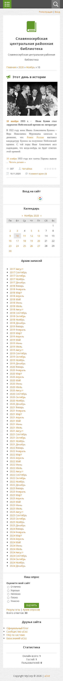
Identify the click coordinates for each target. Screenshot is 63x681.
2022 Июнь (16, 464)
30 (10, 251)
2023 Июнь (16, 505)
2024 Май (15, 542)
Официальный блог (17, 628)
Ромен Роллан (35, 137)
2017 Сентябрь (18, 272)
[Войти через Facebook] (28, 198)
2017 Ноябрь (17, 279)
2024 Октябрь (18, 559)
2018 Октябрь (18, 316)
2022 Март (16, 454)
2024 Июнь (16, 545)
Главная (11, 67)
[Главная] (31, 31)
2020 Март (16, 373)
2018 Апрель (17, 296)
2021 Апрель (17, 417)
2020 (21, 67)
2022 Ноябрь (17, 481)
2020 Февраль (18, 370)
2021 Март (16, 414)
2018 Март (16, 292)
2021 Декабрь (18, 444)
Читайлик (27, 168)
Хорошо (15, 590)
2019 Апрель (17, 336)
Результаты (13, 609)
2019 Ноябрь (17, 360)
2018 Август (16, 309)
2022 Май (15, 461)
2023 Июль (16, 508)
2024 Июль (16, 549)
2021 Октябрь (18, 437)
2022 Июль (16, 468)
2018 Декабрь (18, 323)
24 (17, 245)
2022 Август (16, 471)
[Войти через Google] (40, 198)
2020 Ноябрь (17, 400)
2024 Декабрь (18, 565)
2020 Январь (17, 366)
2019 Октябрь (18, 356)
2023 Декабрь (18, 525)
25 (24, 245)
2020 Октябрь (18, 397)
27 (38, 245)
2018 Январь (17, 285)
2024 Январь (17, 528)
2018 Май (15, 299)
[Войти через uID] (17, 198)
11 (24, 235)
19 (31, 240)
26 (31, 245)
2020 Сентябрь (18, 393)
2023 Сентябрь (18, 515)
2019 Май (15, 339)
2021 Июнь (16, 424)
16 (10, 240)
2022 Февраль (18, 451)
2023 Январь (17, 488)
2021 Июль (16, 427)
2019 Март (16, 333)
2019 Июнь (16, 343)
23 (10, 245)
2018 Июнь (16, 302)
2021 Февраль (18, 410)
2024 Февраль (18, 532)
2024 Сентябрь (18, 555)
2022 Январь (17, 447)
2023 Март (16, 495)
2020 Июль (16, 387)
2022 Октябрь (18, 478)
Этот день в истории (29, 77)
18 (24, 240)
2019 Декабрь (18, 363)
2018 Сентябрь (18, 312)
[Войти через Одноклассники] (46, 198)
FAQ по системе (15, 634)
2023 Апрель (17, 498)
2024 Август (16, 552)
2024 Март (16, 535)
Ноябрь (30, 67)
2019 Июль (16, 346)
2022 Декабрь (18, 485)
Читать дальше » (17, 162)
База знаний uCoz (16, 638)
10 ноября (12, 121)
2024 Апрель (17, 538)
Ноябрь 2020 (31, 215)
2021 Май (15, 420)
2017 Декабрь (18, 282)
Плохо (14, 597)
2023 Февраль (18, 491)
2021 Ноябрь (17, 441)
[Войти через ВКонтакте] (22, 198)
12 (31, 235)
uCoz (47, 675)
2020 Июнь (16, 383)
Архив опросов (31, 609)
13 (38, 235)
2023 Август (16, 511)
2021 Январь (17, 407)
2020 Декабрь (18, 404)
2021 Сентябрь (18, 434)
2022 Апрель (17, 458)
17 (17, 240)
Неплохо (15, 593)
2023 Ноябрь (17, 522)
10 (17, 235)
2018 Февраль (18, 289)
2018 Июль (16, 306)
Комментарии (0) (38, 173)
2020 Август (16, 390)
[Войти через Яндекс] (34, 198)
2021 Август (16, 431)
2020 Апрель (17, 377)
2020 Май (15, 380)
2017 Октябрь (18, 275)
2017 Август (16, 269)
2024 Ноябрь (17, 562)
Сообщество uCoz (16, 631)
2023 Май (15, 501)
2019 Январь (17, 326)
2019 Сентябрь (18, 353)
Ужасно (15, 601)
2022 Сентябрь (18, 474)
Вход (57, 11)
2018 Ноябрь (17, 319)
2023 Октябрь (18, 518)
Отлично (16, 586)
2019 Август (16, 350)
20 (38, 240)
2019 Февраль (18, 329)
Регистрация (46, 11)
